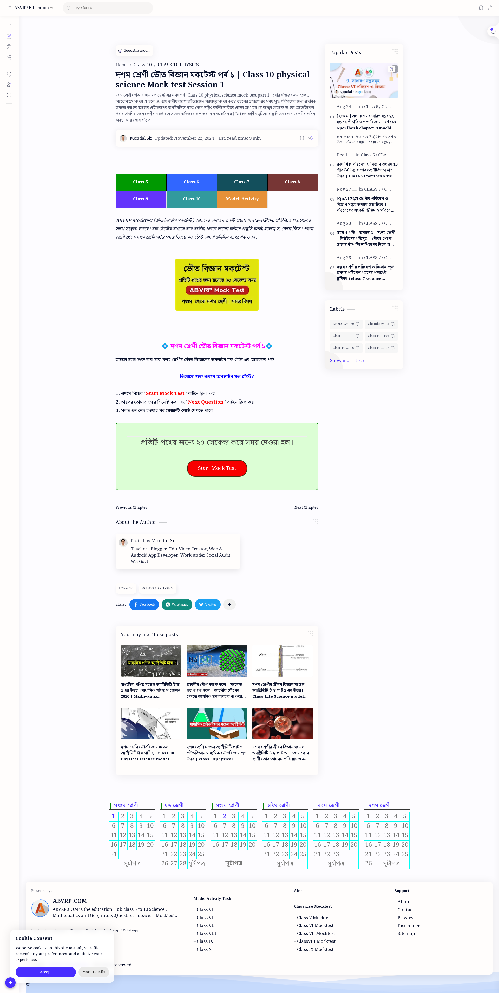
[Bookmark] (481, 8)
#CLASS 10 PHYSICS (157, 588)
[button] (490, 8)
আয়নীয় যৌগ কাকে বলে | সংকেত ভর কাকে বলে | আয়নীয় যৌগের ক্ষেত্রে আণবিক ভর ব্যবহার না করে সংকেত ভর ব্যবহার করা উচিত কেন (214, 691)
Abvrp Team (175, 965)
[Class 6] (372, 106)
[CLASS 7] (373, 189)
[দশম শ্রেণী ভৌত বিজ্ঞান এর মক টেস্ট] (217, 285)
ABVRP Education (31, 8)
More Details (93, 972)
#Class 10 (126, 588)
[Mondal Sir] (141, 138)
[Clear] (148, 8)
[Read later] (302, 138)
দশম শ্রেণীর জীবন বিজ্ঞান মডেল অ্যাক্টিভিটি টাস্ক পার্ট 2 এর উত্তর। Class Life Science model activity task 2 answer (278, 691)
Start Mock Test (217, 468)
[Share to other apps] (229, 604)
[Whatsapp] (131, 930)
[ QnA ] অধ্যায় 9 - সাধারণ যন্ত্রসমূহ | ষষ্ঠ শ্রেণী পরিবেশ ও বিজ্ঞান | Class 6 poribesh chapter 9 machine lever (367, 122)
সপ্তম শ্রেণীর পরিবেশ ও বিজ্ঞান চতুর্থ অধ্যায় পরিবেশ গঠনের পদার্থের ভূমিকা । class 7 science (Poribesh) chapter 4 (366, 273)
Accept (46, 972)
